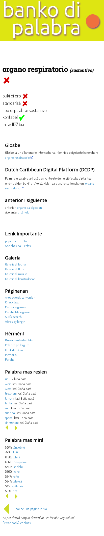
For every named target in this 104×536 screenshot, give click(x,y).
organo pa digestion (29, 207)
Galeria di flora (14, 269)
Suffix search (13, 316)
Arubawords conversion (20, 297)
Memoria (11, 354)
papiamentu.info (16, 241)
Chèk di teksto (14, 350)
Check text (12, 302)
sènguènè (19, 447)
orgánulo (23, 212)
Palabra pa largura (17, 345)
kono (16, 471)
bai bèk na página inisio (31, 509)
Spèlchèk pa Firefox (18, 245)
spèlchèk (17, 486)
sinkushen (11, 422)
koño (16, 452)
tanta (8, 403)
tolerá (16, 457)
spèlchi (18, 466)
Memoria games (15, 307)
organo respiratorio (17, 157)
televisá (17, 481)
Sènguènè (20, 462)
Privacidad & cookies (17, 523)
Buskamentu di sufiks (19, 340)
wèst (8, 384)
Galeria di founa (15, 264)
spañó (9, 417)
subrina (10, 412)
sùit (7, 408)
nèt (15, 491)
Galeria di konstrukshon (20, 279)
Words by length (15, 321)
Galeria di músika (16, 274)
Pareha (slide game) (18, 312)
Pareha (9, 359)
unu (7, 379)
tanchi (9, 398)
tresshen (10, 393)
